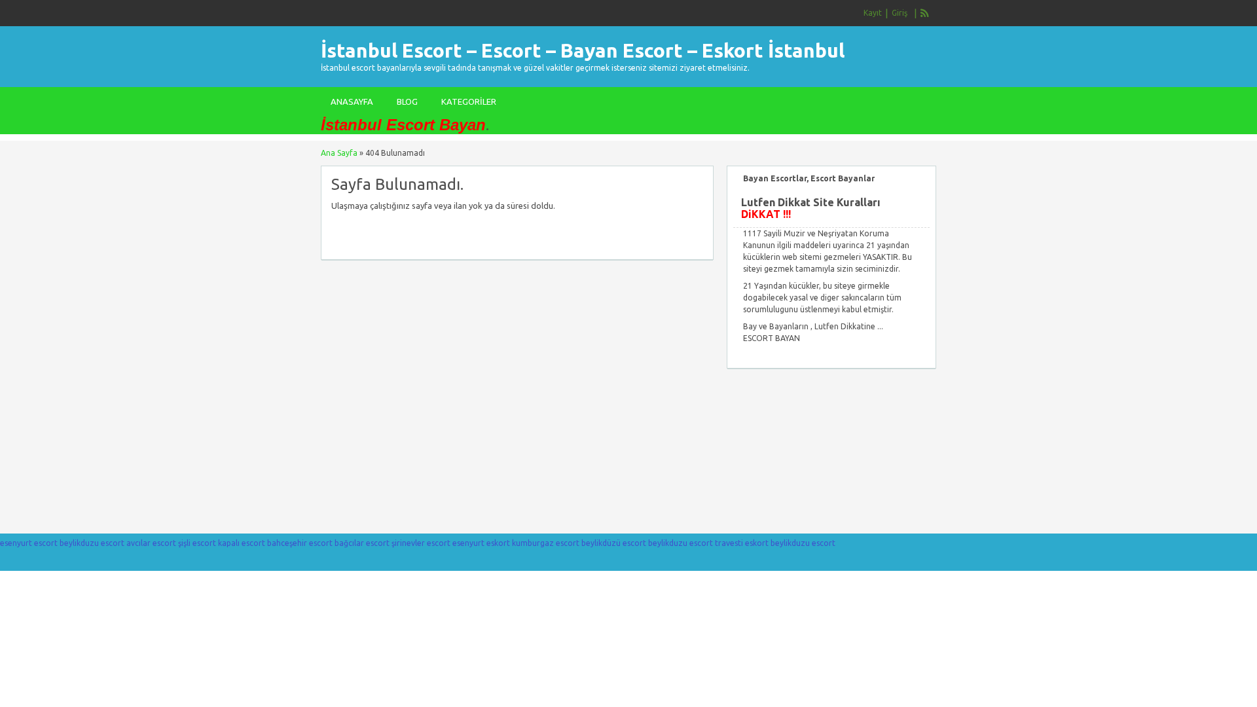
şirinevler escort (421, 543)
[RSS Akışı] (925, 13)
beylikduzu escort (92, 543)
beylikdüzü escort (613, 543)
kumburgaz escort (545, 543)
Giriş (899, 13)
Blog (407, 101)
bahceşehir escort (300, 543)
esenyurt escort (29, 543)
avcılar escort (151, 543)
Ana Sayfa (339, 153)
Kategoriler (468, 101)
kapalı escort (241, 543)
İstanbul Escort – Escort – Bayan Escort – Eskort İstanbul (583, 50)
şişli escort (197, 543)
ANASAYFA (352, 101)
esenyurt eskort (481, 543)
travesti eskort (742, 543)
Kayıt (873, 13)
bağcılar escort (362, 543)
